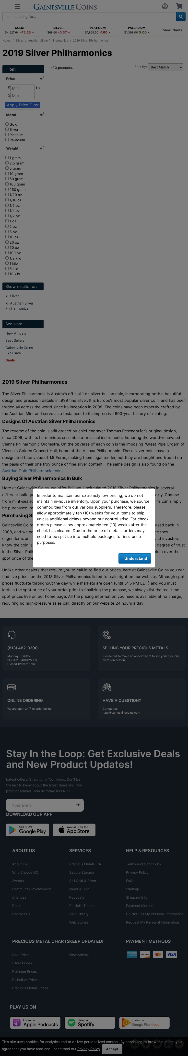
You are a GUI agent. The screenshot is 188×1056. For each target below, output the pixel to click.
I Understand (134, 558)
